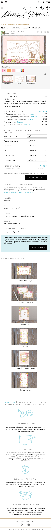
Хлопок (8, 122)
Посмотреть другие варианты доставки (19, 192)
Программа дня (10, 160)
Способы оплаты (35, 405)
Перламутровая (11, 116)
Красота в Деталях (8, 24)
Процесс (10, 402)
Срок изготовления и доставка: (19, 184)
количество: (11, 93)
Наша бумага (26, 402)
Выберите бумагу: (13, 112)
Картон (8, 125)
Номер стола (9, 146)
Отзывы (42, 402)
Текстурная (9, 119)
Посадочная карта (11, 141)
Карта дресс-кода (10, 136)
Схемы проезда (23, 24)
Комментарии (13, 405)
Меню (6, 151)
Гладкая (9, 114)
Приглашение (9, 155)
